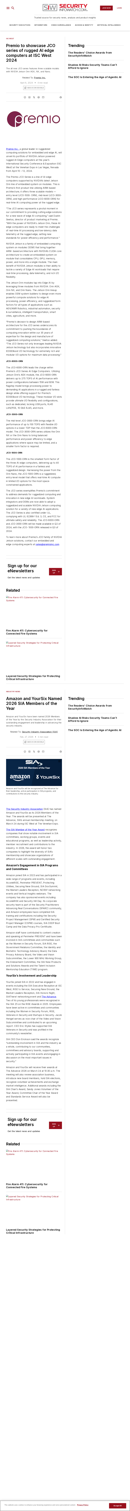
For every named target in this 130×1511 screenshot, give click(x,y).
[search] (13, 8)
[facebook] (25, 97)
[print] (60, 97)
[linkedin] (29, 97)
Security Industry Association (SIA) (40, 732)
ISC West (10, 39)
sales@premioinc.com (47, 544)
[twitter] (34, 97)
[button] (8, 8)
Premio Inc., (13, 149)
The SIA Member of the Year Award (25, 829)
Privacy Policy (82, 1505)
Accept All (117, 1506)
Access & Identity (84, 25)
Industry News (13, 692)
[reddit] (38, 97)
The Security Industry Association (24, 809)
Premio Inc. (40, 77)
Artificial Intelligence (109, 25)
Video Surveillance (61, 25)
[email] (43, 97)
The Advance (49, 996)
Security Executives (19, 25)
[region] (65, 1506)
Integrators (40, 25)
